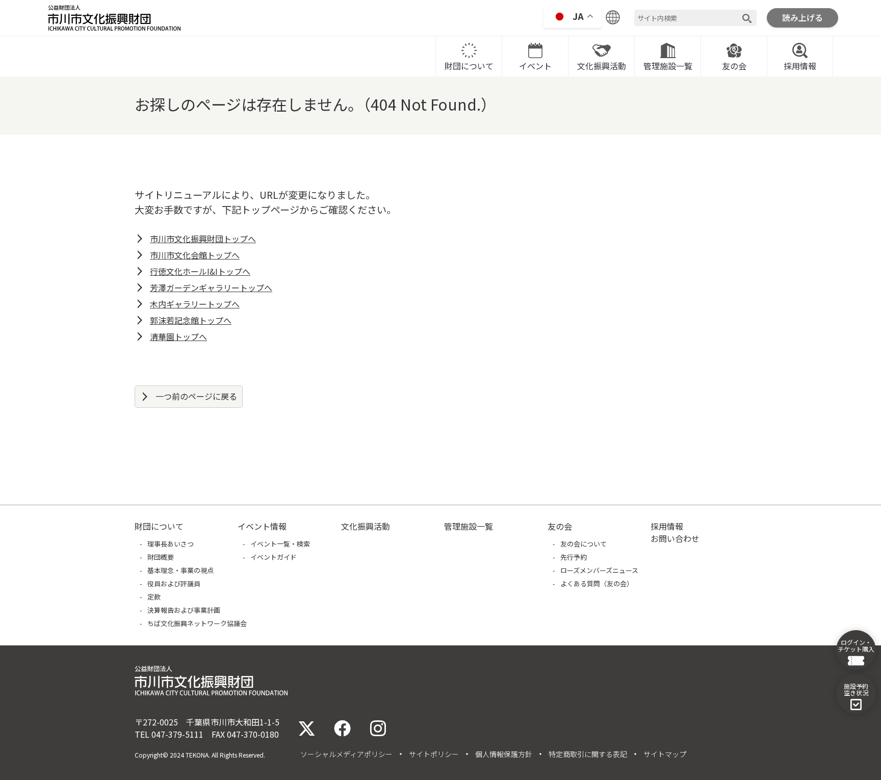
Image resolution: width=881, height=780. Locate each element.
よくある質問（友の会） (596, 583)
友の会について (583, 543)
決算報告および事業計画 (183, 610)
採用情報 (800, 66)
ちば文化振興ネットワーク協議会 (197, 623)
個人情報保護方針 (503, 754)
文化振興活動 (601, 66)
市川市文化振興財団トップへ (203, 238)
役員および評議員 (173, 583)
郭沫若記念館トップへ (190, 320)
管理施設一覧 (667, 66)
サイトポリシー (434, 754)
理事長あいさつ (170, 543)
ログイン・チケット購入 (856, 645)
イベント (535, 66)
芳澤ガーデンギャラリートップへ (211, 287)
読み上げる (802, 17)
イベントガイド (273, 557)
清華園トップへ (178, 336)
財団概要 (160, 557)
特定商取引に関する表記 (588, 754)
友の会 (734, 66)
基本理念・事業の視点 (180, 570)
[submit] (747, 18)
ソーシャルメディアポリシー (346, 754)
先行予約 (573, 557)
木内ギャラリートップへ (195, 304)
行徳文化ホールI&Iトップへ (200, 271)
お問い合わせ (675, 538)
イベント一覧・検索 (280, 543)
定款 (154, 596)
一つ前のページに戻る (196, 396)
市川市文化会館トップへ (195, 255)
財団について (469, 66)
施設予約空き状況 (856, 689)
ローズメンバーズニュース (599, 570)
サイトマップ (664, 754)
